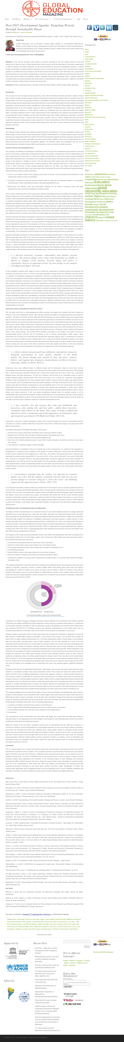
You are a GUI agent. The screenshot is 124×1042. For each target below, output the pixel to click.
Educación (89, 182)
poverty (59, 926)
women (107, 221)
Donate (85, 19)
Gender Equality (49, 919)
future (100, 185)
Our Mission (16, 19)
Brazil (113, 174)
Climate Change (105, 177)
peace (55, 926)
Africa (14, 919)
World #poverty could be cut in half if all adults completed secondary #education (47, 959)
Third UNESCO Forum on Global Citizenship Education (45, 1001)
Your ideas (72, 921)
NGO (86, 122)
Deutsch (87, 66)
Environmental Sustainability (94, 78)
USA (97, 220)
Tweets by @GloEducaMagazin (103, 952)
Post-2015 (88, 136)
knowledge (89, 199)
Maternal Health (90, 110)
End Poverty (67, 924)
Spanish (87, 149)
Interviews (88, 103)
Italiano (87, 105)
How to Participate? (41, 19)
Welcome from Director (92, 161)
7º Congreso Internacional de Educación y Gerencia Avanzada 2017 (47, 1029)
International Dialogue (22, 926)
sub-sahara (24, 929)
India (103, 196)
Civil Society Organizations (62, 19)
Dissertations (89, 69)
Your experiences (63, 921)
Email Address (68, 979)
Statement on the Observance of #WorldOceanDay (45, 987)
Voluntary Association (51, 921)
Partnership (89, 129)
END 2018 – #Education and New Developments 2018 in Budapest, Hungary (46, 950)
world (111, 220)
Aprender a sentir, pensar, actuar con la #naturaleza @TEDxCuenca (47, 966)
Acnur (87, 174)
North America (89, 124)
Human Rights (93, 196)
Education (60, 924)
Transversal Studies (91, 151)
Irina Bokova (111, 196)
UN (107, 214)
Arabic (87, 52)
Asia (86, 54)
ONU (104, 202)
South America (89, 146)
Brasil (109, 174)
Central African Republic (30, 924)
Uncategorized (90, 153)
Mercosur (88, 112)
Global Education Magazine (62, 8)
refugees (96, 204)
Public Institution (26, 921)
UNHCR (101, 218)
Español (87, 81)
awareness (100, 174)
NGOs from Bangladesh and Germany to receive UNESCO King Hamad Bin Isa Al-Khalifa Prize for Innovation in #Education (47, 1020)
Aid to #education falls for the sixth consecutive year (46, 981)
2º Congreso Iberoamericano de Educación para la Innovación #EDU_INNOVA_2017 (45, 973)
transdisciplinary (99, 215)
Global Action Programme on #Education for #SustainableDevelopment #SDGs (46, 994)
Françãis (87, 960)
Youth (116, 220)
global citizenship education (94, 95)
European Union (90, 88)
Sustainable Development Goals (99, 212)
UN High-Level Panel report (60, 929)
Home (7, 19)
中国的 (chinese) (82, 963)
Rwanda (64, 926)
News (87, 120)
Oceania (87, 127)
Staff (78, 19)
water (102, 221)
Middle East (89, 115)
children (88, 177)
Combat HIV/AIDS (91, 64)
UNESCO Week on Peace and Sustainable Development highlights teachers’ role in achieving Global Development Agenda (47, 1009)
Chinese (87, 61)
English (42, 919)
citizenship (95, 177)
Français (88, 90)
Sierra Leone (72, 926)
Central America (90, 57)
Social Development (95, 205)
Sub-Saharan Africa (34, 929)
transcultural (88, 214)
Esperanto (88, 83)
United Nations (73, 929)
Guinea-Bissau (11, 926)
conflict (39, 924)
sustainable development (99, 209)
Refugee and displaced (92, 144)
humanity (113, 193)
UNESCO (91, 217)
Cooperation (45, 924)
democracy (53, 924)
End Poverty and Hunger (32, 919)
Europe (87, 86)
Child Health (20, 919)
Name (65, 984)
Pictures (87, 132)
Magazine (26, 19)
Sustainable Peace (46, 929)
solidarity (17, 929)
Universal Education (38, 921)
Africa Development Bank (14, 924)
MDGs (32, 926)
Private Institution (16, 921)
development (113, 179)
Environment (91, 185)
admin (15, 32)
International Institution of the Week (96, 100)
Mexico (102, 199)
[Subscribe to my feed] (115, 30)
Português (88, 134)
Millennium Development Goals (43, 926)
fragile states (75, 924)
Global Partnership (60, 919)
